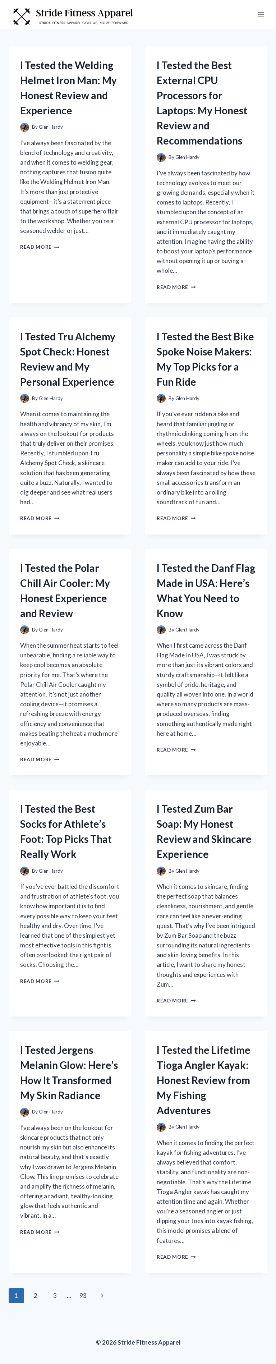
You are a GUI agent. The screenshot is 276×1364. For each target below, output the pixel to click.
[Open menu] (260, 14)
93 (83, 1295)
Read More (39, 247)
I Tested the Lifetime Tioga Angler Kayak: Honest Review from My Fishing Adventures (203, 1080)
